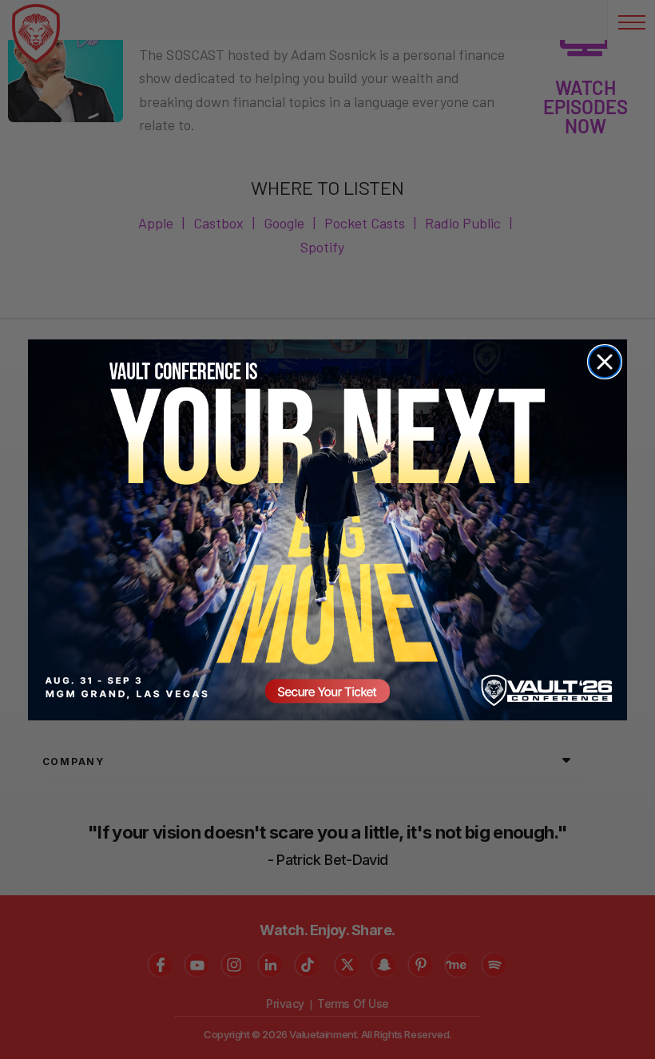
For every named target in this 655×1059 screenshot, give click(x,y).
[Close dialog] (605, 362)
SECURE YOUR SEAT (327, 529)
